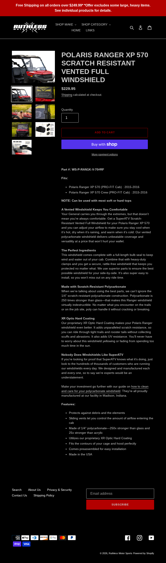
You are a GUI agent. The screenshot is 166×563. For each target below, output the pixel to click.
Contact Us (19, 495)
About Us (34, 489)
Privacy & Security (59, 489)
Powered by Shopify (143, 553)
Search (17, 489)
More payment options (105, 154)
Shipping (66, 94)
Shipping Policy (44, 495)
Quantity (67, 109)
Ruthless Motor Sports (120, 553)
